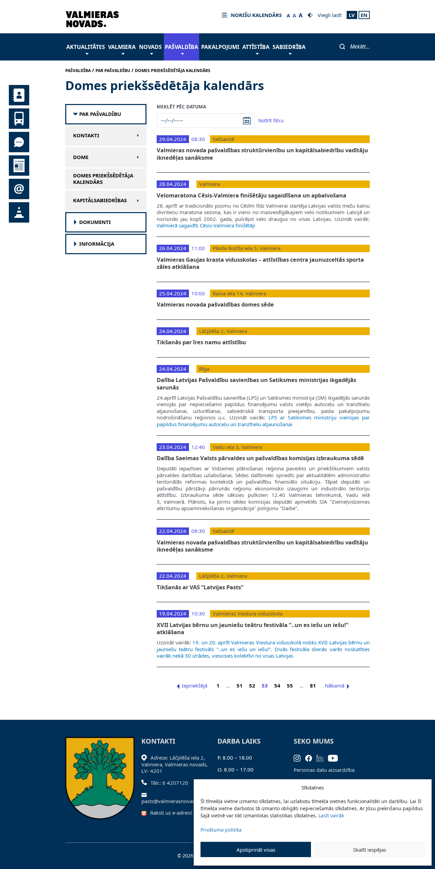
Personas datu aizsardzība (324, 769)
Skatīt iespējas (369, 849)
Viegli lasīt (330, 15)
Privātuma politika (221, 830)
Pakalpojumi (220, 47)
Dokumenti (95, 222)
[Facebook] (311, 757)
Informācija (96, 244)
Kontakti (86, 135)
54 (277, 685)
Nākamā (334, 685)
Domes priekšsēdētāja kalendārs (103, 179)
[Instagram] (299, 757)
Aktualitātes (85, 47)
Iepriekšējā (194, 685)
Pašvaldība (181, 47)
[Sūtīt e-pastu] (146, 794)
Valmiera (122, 47)
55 (290, 685)
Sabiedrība (289, 47)
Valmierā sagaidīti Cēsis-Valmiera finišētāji (206, 225)
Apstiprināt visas (256, 849)
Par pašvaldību (100, 114)
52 (252, 685)
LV (352, 15)
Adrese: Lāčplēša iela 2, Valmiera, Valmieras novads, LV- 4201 (174, 764)
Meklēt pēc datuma (181, 107)
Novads (150, 47)
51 (240, 685)
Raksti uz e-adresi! (171, 812)
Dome (80, 157)
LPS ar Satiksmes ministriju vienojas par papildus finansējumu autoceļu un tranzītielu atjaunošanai (263, 421)
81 (313, 685)
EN (364, 15)
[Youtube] (335, 757)
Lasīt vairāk (331, 815)
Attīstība (255, 47)
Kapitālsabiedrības (100, 200)
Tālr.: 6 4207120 (169, 782)
